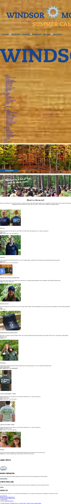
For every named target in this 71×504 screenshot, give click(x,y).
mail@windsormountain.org (7, 500)
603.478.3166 (4, 498)
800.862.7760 (12, 498)
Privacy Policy (23, 503)
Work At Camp (30, 503)
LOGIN (2, 487)
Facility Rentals (37, 503)
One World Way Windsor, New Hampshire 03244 (7, 496)
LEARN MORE (3, 478)
